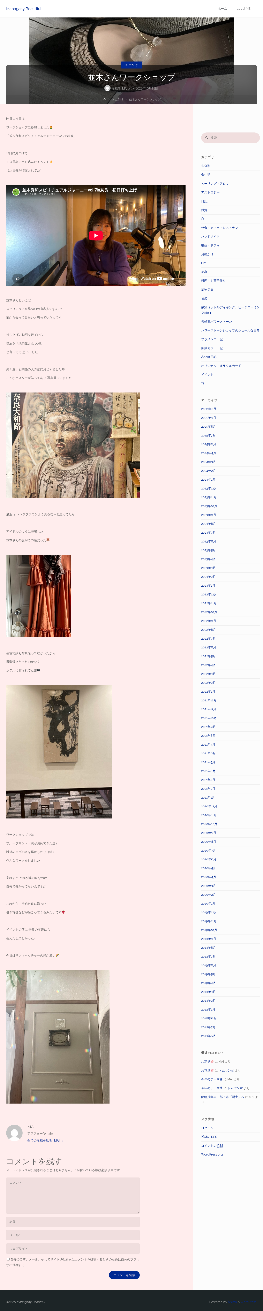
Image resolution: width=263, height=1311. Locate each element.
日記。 (205, 201)
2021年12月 (209, 700)
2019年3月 (208, 992)
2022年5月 (208, 656)
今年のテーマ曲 (212, 1079)
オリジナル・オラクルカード (221, 366)
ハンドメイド (210, 236)
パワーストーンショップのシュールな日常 (230, 330)
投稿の (209, 1137)
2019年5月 (208, 974)
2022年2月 (208, 683)
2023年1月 (208, 585)
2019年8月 (208, 948)
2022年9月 (208, 621)
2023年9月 (208, 515)
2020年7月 (208, 850)
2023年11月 (209, 497)
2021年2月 (208, 789)
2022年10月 (209, 612)
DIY (203, 263)
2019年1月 (208, 1009)
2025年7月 (208, 435)
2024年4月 (208, 453)
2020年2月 (208, 895)
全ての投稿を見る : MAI (45, 1140)
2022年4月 (208, 665)
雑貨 (204, 210)
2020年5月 (208, 868)
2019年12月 (209, 912)
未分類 (205, 166)
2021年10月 (209, 718)
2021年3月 (208, 780)
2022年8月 (208, 630)
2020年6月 (208, 859)
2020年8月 (208, 842)
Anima (232, 1302)
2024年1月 (208, 479)
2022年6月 (208, 647)
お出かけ (131, 65)
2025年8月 (208, 426)
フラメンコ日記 (212, 339)
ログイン (207, 1128)
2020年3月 (208, 886)
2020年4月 (208, 877)
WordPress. (248, 1302)
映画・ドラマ (210, 245)
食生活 (205, 175)
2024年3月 (208, 462)
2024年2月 (208, 471)
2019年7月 (208, 956)
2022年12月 (209, 594)
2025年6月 (208, 444)
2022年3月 (208, 674)
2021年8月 (208, 736)
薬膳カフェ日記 (212, 348)
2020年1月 (208, 903)
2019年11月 (209, 921)
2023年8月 (208, 524)
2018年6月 (208, 1036)
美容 (204, 272)
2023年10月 (209, 506)
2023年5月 (208, 550)
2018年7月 (208, 1027)
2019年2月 (208, 1001)
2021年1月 (208, 797)
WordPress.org (212, 1154)
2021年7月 (208, 744)
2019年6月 (208, 965)
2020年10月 (209, 824)
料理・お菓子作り (213, 281)
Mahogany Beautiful (23, 9)
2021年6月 (208, 753)
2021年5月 (208, 762)
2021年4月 (208, 771)
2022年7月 (208, 638)
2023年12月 (209, 488)
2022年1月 (208, 691)
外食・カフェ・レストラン (219, 228)
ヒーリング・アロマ (215, 183)
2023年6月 (208, 541)
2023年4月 (208, 559)
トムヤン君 (226, 1070)
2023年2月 (208, 577)
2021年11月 (208, 709)
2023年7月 (208, 532)
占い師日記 (209, 357)
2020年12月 (209, 806)
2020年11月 (209, 815)
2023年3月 (208, 568)
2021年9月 (208, 727)
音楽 (204, 298)
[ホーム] (104, 100)
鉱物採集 (207, 289)
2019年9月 (208, 939)
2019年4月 (208, 983)
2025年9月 (208, 418)
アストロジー (210, 192)
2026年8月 (208, 409)
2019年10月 (209, 930)
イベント (207, 374)
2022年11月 (209, 603)
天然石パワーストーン (216, 321)
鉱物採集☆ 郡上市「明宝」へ (222, 1097)
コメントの (212, 1146)
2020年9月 (208, 833)
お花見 (205, 1062)
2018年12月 (209, 1018)
